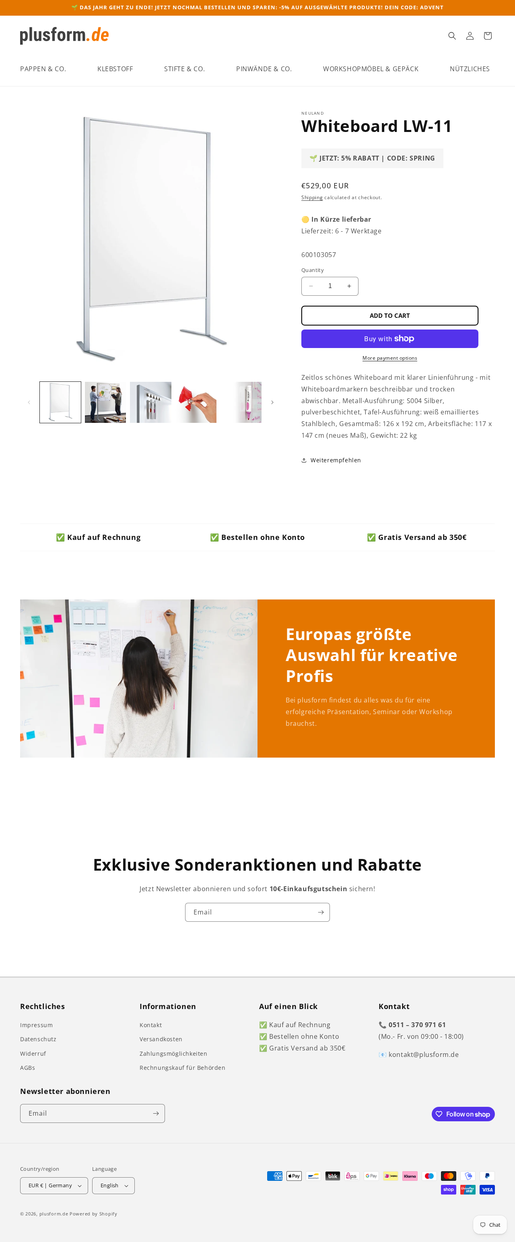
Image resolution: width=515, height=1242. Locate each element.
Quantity (312, 270)
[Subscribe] (321, 912)
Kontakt (151, 1025)
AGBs (27, 1067)
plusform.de (53, 1214)
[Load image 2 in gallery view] (105, 402)
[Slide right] (272, 402)
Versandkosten (161, 1039)
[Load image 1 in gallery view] (60, 402)
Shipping (312, 197)
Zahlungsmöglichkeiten (174, 1053)
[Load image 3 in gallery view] (150, 402)
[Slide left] (29, 402)
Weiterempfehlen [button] (336, 460)
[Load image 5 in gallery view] (241, 402)
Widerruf (33, 1053)
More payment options (390, 357)
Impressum (36, 1025)
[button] (43, 69)
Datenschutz (38, 1039)
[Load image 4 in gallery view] (195, 402)
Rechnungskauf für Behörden (183, 1067)
